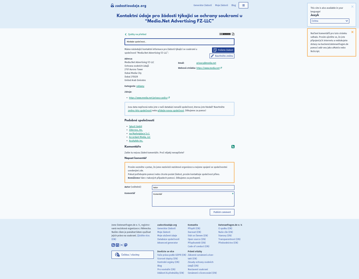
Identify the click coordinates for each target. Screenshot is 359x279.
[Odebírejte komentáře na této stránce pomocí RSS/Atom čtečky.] (232, 146)
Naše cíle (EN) (225, 232)
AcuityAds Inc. (136, 140)
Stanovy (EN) (225, 235)
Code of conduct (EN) (198, 246)
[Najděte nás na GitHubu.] (117, 244)
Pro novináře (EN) (166, 269)
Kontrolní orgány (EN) (168, 262)
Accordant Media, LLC (139, 137)
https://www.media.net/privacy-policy (148, 97)
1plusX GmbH (135, 126)
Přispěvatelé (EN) (197, 242)
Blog (233, 5)
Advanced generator (167, 242)
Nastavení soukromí (198, 269)
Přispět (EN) (194, 228)
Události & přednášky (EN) (170, 273)
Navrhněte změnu (224, 56)
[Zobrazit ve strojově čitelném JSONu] (232, 34)
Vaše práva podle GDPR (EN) (171, 255)
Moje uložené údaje (167, 235)
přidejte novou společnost (171, 110)
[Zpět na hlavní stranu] (128, 6)
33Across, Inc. (136, 130)
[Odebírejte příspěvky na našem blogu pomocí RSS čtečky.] (113, 244)
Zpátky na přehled (136, 34)
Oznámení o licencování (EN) (202, 273)
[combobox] (179, 41)
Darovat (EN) (194, 232)
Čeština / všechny (130, 254)
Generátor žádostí (203, 5)
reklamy (140, 86)
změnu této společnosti (140, 110)
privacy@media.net (206, 63)
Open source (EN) (197, 239)
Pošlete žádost (225, 50)
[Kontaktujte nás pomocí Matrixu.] (121, 244)
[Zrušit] (352, 6)
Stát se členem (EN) (198, 235)
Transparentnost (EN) (229, 239)
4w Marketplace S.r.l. (139, 133)
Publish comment (222, 212)
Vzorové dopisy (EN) (167, 258)
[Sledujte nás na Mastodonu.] (125, 244)
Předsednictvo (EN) (228, 242)
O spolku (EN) (225, 228)
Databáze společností (168, 239)
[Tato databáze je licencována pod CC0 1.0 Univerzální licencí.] (225, 34)
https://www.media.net (208, 68)
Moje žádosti (221, 5)
